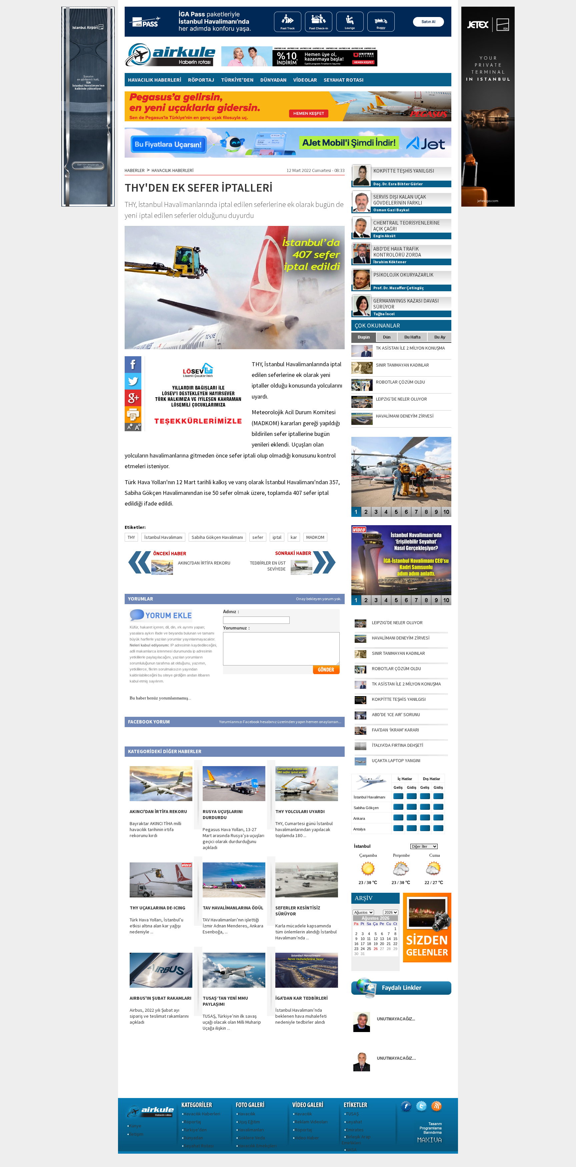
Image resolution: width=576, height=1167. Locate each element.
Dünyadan (193, 1138)
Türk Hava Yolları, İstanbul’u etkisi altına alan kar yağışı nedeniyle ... (156, 926)
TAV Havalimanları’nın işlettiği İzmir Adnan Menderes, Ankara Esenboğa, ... (233, 926)
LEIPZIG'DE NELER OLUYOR (397, 622)
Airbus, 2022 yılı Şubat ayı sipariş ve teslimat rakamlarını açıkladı (159, 1016)
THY (131, 537)
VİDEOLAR (305, 79)
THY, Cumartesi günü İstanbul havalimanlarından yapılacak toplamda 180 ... (304, 829)
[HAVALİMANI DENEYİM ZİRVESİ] (360, 641)
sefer (257, 537)
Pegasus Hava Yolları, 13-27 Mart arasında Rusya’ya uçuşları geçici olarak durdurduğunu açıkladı (233, 838)
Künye (135, 1126)
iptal (277, 537)
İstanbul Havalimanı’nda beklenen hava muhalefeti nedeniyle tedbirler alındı (301, 1016)
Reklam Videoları (311, 1122)
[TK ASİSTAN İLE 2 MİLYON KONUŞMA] (360, 687)
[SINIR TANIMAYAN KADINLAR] (360, 656)
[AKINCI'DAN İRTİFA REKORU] (162, 573)
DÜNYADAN (273, 79)
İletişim (136, 1134)
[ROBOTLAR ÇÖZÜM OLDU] (360, 672)
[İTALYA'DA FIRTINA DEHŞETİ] (360, 748)
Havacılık (246, 1114)
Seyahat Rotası (199, 1146)
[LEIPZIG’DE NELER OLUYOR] (360, 626)
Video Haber (307, 1138)
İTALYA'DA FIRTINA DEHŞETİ (397, 745)
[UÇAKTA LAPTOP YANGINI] (360, 764)
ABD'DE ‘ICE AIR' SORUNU (396, 714)
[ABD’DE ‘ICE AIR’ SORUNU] (360, 718)
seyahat (354, 1122)
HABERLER (135, 170)
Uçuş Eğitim (249, 1122)
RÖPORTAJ (201, 79)
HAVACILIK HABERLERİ (154, 79)
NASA (351, 1150)
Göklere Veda (251, 1138)
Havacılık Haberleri (202, 1114)
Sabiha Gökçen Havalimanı (217, 537)
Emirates (355, 1130)
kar (294, 537)
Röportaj (192, 1122)
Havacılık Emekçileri (257, 1146)
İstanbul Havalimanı (163, 537)
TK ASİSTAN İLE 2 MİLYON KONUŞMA (406, 684)
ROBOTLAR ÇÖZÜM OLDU (396, 668)
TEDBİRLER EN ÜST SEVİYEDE (268, 566)
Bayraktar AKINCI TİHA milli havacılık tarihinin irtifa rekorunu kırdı (155, 829)
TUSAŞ (352, 1114)
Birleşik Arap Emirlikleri (356, 1140)
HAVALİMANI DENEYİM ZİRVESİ (401, 638)
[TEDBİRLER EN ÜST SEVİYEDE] (301, 573)
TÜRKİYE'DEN (237, 79)
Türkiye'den (195, 1130)
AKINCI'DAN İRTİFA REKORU (204, 563)
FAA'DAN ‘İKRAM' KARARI (395, 730)
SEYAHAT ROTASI (344, 79)
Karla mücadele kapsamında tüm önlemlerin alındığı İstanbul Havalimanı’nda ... (306, 932)
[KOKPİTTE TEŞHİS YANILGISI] (360, 702)
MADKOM (315, 537)
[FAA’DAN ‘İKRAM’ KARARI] (360, 733)
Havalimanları (251, 1130)
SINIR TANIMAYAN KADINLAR (398, 653)
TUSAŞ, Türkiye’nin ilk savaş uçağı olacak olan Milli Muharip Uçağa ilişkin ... (232, 1022)
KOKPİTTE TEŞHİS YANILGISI (399, 699)
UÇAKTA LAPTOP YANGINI (396, 760)
